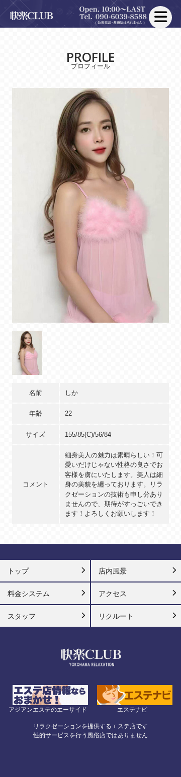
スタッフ (22, 616)
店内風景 (113, 571)
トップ (18, 571)
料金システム (29, 594)
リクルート (116, 616)
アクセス (113, 594)
